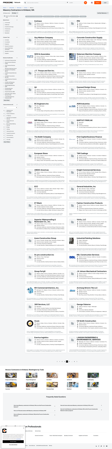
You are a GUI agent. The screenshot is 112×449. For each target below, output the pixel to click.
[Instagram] (103, 446)
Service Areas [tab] (38, 430)
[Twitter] (101, 446)
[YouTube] (106, 446)
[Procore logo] (8, 2)
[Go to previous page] (57, 362)
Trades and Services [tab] (28, 430)
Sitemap (50, 445)
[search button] (85, 2)
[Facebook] (98, 446)
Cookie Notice (18, 438)
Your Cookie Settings (13, 444)
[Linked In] (96, 446)
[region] (13, 437)
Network (17, 2)
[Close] (23, 428)
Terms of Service (32, 445)
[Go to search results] (16, 107)
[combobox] (76, 2)
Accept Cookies (13, 441)
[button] (3, 22)
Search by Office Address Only (11, 16)
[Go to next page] (77, 362)
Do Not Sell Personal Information (42, 445)
